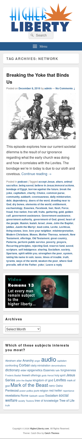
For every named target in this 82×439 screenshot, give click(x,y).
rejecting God (40, 246)
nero (52, 385)
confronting (11, 365)
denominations (58, 365)
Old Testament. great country (49, 238)
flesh (57, 208)
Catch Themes (52, 433)
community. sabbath (18, 197)
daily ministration (60, 197)
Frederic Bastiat (13, 375)
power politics (26, 390)
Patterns (11, 242)
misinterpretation (63, 230)
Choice (41, 193)
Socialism (54, 249)
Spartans (11, 253)
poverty (51, 242)
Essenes (29, 208)
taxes (38, 257)
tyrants (10, 261)
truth (66, 257)
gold (61, 212)
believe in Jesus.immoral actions (54, 185)
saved (69, 246)
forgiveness (68, 370)
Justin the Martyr (25, 227)
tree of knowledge (46, 400)
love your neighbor (40, 230)
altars (59, 181)
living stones (13, 230)
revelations (12, 395)
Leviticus (64, 227)
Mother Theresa (48, 234)
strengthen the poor (50, 253)
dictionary (12, 370)
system (67, 253)
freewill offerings (31, 375)
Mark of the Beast (29, 384)
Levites (60, 379)
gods (44, 375)
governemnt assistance (26, 215)
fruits (41, 212)
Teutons (30, 400)
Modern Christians (17, 234)
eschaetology (14, 208)
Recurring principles (18, 246)
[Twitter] (42, 420)
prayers (61, 242)
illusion (24, 223)
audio (48, 359)
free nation (20, 212)
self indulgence (28, 249)
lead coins (43, 227)
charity (31, 193)
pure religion (41, 390)
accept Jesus (46, 181)
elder (23, 370)
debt (9, 200)
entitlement (59, 204)
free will (32, 212)
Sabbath (33, 395)
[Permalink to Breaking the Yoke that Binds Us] (41, 141)
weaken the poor (48, 261)
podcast (22, 181)
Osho (59, 385)
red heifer (55, 390)
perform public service (31, 242)
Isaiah (33, 223)
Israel (41, 223)
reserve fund (57, 246)
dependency (20, 200)
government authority (19, 219)
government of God (44, 219)
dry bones (18, 204)
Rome (24, 395)
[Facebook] (32, 420)
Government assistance (56, 215)
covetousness (40, 197)
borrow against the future (43, 189)
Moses (34, 234)
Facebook (41, 208)
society (65, 249)
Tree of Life (66, 400)
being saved (26, 185)
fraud (9, 212)
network (64, 234)
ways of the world (26, 261)
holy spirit (59, 375)
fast (51, 208)
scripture (11, 249)
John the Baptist (63, 223)
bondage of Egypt (16, 189)
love (25, 230)
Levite (54, 227)
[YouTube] (51, 420)
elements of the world (38, 204)
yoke (41, 264)
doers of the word (39, 200)
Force (65, 208)
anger (37, 360)
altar (19, 360)
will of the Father (27, 264)
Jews (49, 223)
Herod (50, 375)
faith (58, 370)
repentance (68, 390)
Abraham (10, 360)
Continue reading (36, 173)
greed (61, 219)
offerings (25, 238)
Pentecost (12, 390)
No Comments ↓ (65, 88)
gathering (51, 212)
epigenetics (34, 370)
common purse (55, 193)
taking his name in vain (20, 257)
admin (48, 88)
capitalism (19, 193)
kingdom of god (43, 380)
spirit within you (28, 253)
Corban (24, 365)
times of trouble (52, 257)
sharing (42, 249)
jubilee (10, 227)
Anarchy (28, 360)
